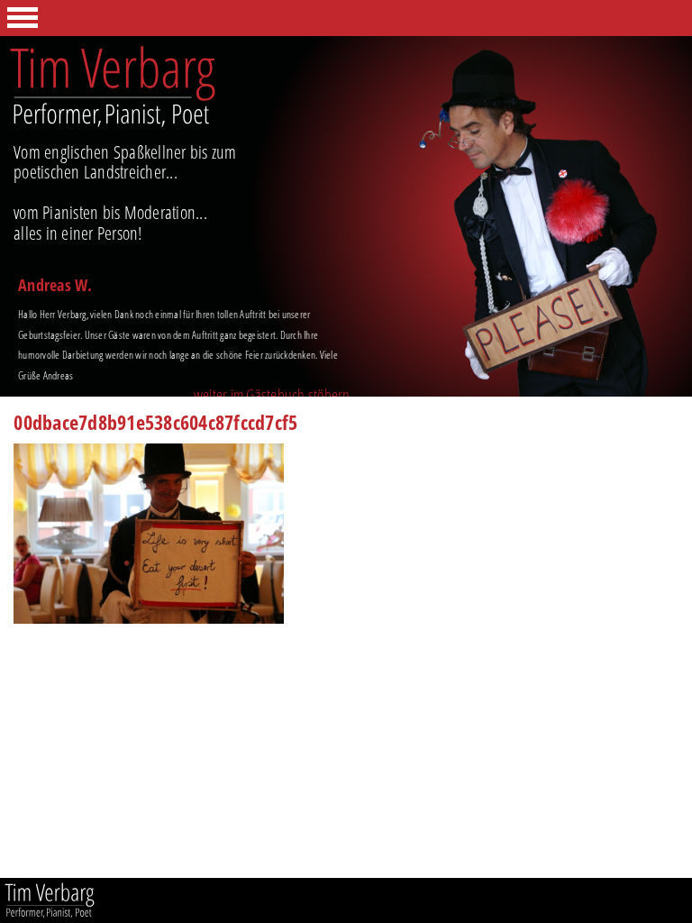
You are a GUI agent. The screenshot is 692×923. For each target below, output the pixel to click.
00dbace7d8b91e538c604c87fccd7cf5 (155, 424)
